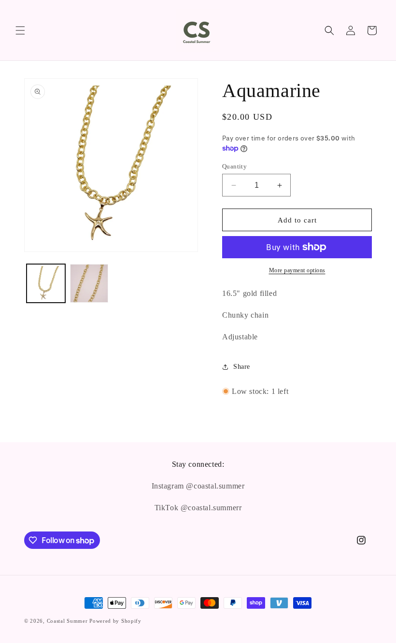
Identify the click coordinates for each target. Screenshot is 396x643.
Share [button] (241, 366)
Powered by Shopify (115, 621)
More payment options (297, 270)
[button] (20, 30)
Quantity (234, 166)
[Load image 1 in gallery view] (46, 283)
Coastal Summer (67, 621)
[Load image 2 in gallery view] (89, 283)
